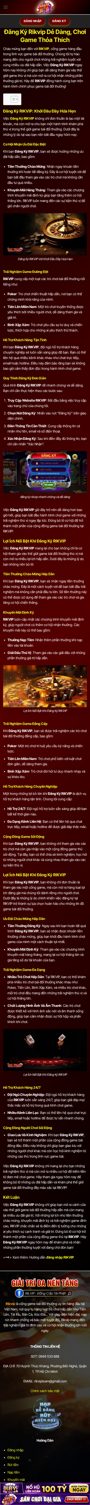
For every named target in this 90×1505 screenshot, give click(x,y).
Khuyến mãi (16, 1479)
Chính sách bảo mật (45, 1391)
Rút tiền (13, 1465)
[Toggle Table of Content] (12, 99)
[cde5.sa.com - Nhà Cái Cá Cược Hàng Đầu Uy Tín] (45, 7)
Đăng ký (13, 1457)
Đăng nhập (15, 1450)
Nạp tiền (14, 1472)
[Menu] (5, 7)
